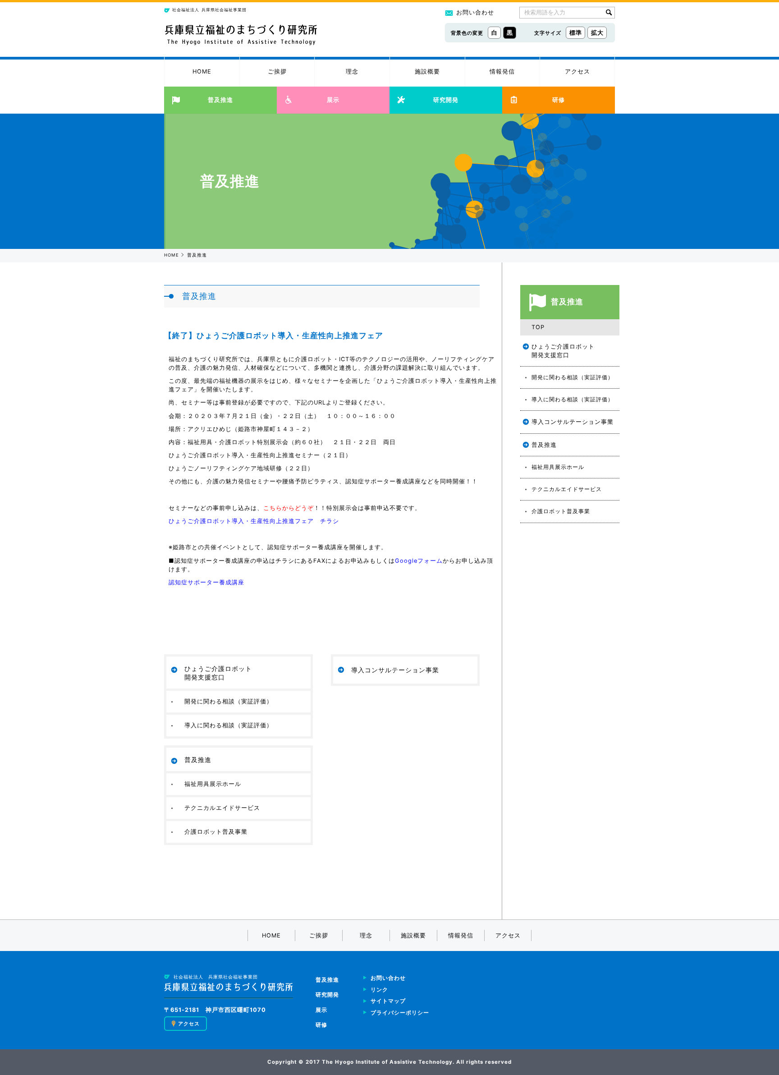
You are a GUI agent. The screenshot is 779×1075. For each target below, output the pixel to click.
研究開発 (445, 99)
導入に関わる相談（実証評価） (228, 725)
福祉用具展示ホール (212, 783)
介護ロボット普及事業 (215, 831)
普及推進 (220, 99)
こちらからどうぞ (288, 508)
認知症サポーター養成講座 (206, 582)
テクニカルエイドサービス (222, 807)
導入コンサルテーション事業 (395, 670)
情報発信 (502, 71)
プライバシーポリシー (400, 1013)
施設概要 (427, 71)
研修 (558, 99)
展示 (333, 99)
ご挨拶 (277, 71)
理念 (352, 71)
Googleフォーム (419, 560)
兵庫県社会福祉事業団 (209, 9)
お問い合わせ (475, 12)
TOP (538, 327)
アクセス (577, 71)
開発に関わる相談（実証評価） (228, 701)
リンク (379, 990)
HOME (201, 71)
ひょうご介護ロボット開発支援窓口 (218, 673)
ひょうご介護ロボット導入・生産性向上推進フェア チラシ (254, 521)
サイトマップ (388, 1001)
